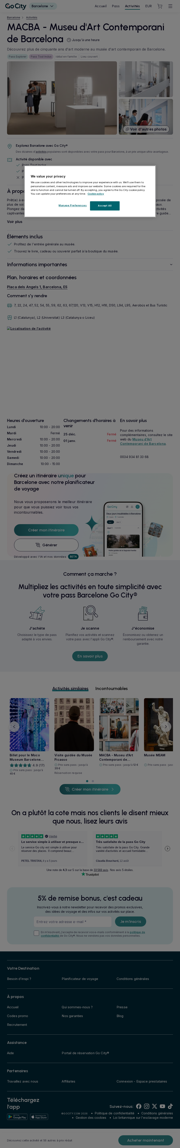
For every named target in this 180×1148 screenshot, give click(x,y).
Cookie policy (96, 193)
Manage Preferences (73, 205)
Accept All (105, 205)
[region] (90, 191)
